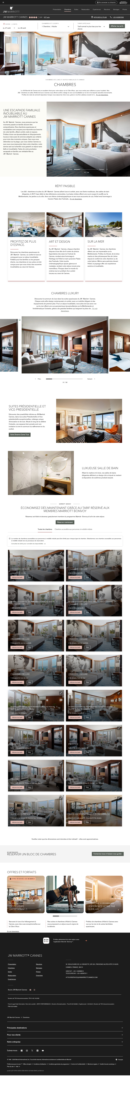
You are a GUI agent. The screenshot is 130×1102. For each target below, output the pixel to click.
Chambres (67, 9)
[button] (106, 2)
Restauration (85, 9)
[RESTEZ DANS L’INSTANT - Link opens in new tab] (65, 894)
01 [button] (85, 172)
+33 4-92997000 (118, 17)
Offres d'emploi (27, 1064)
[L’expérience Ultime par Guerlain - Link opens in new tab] (104, 894)
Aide (17, 1066)
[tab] (45, 529)
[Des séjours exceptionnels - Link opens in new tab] (26, 894)
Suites (76, 9)
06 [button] (66, 382)
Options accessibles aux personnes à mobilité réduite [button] (32, 602)
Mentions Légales (93, 1064)
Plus (29, 577)
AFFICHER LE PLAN (100, 17)
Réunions (107, 9)
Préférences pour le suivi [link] (14, 1064)
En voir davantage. (13, 931)
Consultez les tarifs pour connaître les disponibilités (27, 543)
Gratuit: (75, 971)
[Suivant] (122, 893)
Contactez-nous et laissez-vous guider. (107, 854)
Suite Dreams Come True (19, 435)
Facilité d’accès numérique (107, 1064)
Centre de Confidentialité (78, 1064)
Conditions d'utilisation (40, 1064)
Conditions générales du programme (59, 1064)
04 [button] (88, 172)
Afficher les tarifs (17, 577)
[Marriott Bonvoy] (122, 2)
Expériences (97, 9)
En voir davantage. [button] (102, 95)
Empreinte (39, 975)
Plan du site (10, 1066)
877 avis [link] (47, 17)
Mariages (116, 9)
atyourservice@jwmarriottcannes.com (82, 977)
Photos (124, 9)
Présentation (57, 9)
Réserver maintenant (65, 522)
